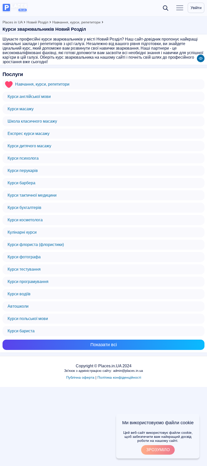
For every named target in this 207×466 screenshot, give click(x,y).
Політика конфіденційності (119, 377)
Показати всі (103, 344)
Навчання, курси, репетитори (76, 22)
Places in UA (12, 22)
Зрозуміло (158, 450)
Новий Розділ (37, 22)
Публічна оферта (80, 377)
